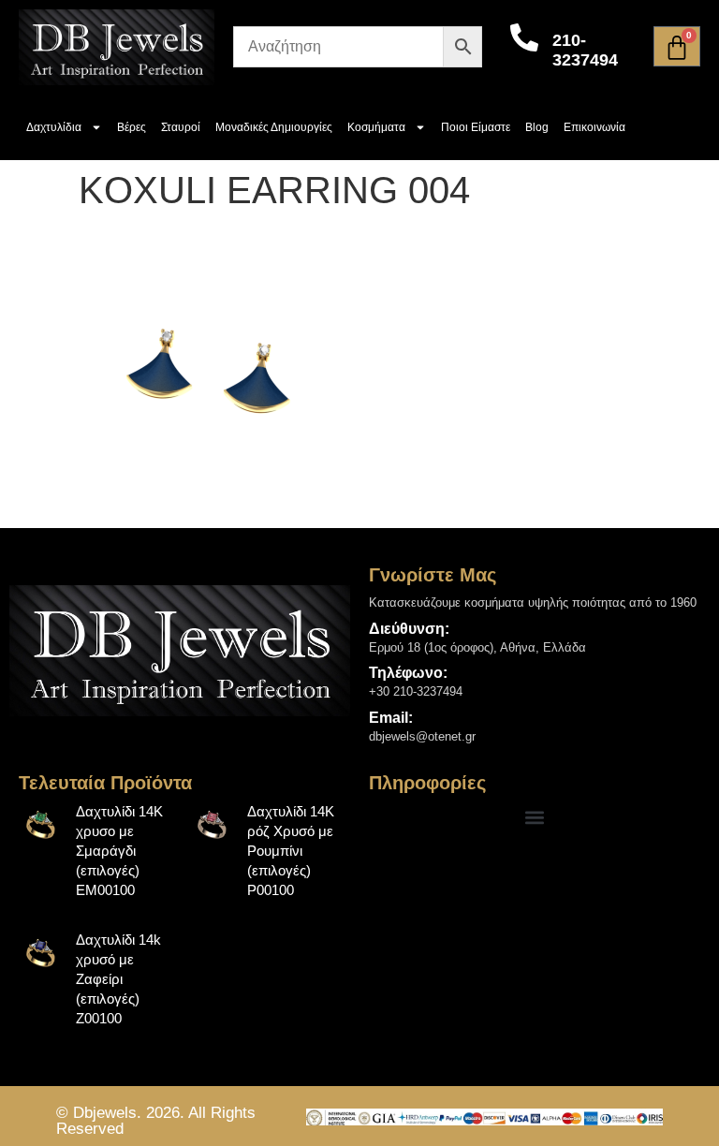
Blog (537, 127)
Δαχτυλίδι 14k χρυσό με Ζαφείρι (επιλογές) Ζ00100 (118, 979)
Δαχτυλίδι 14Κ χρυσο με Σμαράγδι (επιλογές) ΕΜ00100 (119, 850)
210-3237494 (585, 50)
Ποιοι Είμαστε (475, 127)
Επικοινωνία (594, 127)
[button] (535, 816)
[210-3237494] (524, 37)
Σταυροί (180, 127)
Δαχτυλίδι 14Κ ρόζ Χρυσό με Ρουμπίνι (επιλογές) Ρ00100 (290, 850)
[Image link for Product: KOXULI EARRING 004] (41, 823)
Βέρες (131, 127)
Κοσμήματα (376, 127)
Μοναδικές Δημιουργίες (273, 127)
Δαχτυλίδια (53, 127)
